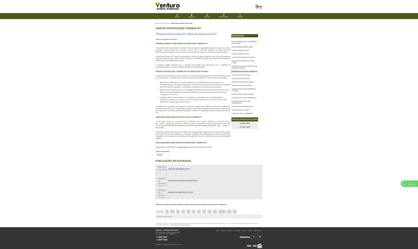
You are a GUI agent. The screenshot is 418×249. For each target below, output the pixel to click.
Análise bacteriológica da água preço (243, 62)
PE (204, 212)
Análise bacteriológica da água (243, 57)
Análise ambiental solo (240, 54)
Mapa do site (257, 230)
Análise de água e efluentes (242, 85)
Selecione (160, 212)
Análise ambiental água (240, 50)
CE (215, 212)
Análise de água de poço (240, 78)
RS (199, 212)
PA (235, 212)
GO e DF (221, 212)
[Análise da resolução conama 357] (171, 33)
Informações (223, 17)
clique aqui (183, 147)
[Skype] (253, 236)
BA (209, 212)
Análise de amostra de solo (180, 192)
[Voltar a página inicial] (168, 5)
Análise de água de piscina (241, 75)
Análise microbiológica (179, 169)
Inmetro (250, 230)
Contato (240, 17)
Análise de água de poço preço (243, 82)
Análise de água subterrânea (242, 113)
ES (178, 212)
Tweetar (160, 154)
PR (188, 212)
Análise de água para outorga (243, 94)
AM (229, 212)
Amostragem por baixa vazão (242, 47)
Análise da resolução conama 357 (244, 71)
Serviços (207, 17)
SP (183, 212)
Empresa (191, 17)
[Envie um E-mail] (259, 236)
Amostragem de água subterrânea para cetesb (244, 42)
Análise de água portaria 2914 (242, 107)
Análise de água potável (240, 110)
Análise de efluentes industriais (182, 181)
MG (172, 212)
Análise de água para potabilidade (244, 98)
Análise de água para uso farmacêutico (241, 102)
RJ (167, 212)
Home (177, 17)
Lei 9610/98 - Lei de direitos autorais (180, 225)
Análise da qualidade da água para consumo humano (244, 67)
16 (161, 237)
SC (194, 212)
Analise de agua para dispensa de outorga (244, 90)
